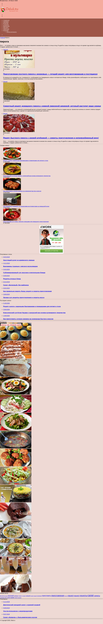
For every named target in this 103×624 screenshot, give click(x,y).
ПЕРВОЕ (6, 22)
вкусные (6, 595)
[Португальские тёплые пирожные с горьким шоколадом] (15, 520)
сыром (12, 597)
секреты (97, 596)
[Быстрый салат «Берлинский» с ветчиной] (15, 412)
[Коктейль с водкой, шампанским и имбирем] (15, 574)
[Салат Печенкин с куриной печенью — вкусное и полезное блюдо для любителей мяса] (15, 502)
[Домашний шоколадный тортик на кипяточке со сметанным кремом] (15, 358)
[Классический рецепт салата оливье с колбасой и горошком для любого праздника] (15, 430)
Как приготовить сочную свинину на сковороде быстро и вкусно (22, 191)
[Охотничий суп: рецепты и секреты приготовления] (15, 448)
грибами (16, 595)
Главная (6, 20)
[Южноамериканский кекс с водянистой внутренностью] (15, 592)
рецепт (71, 596)
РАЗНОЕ (6, 30)
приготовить (46, 596)
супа (8, 597)
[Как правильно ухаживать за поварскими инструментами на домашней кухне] (12, 205)
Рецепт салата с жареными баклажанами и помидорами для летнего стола (25, 160)
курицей (28, 595)
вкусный (11, 596)
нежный (35, 595)
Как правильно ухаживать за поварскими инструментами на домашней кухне (26, 206)
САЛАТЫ (6, 24)
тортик (16, 597)
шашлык (19, 597)
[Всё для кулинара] (9, 12)
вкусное (2, 595)
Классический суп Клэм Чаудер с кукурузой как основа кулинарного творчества (26, 176)
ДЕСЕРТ (5, 27)
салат (91, 595)
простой (66, 595)
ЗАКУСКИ (6, 29)
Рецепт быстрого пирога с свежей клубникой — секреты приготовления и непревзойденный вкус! (51, 138)
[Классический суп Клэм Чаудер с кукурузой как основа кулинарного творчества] (12, 174)
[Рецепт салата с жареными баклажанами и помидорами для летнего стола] (12, 159)
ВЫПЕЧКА (6, 26)
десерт (20, 595)
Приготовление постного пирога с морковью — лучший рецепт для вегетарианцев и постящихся (50, 74)
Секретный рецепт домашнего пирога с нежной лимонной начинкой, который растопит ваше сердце (52, 106)
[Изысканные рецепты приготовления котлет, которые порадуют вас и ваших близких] (15, 466)
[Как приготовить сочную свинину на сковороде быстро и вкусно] (12, 189)
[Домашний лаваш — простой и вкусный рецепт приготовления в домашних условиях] (15, 376)
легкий (32, 595)
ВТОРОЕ (5, 23)
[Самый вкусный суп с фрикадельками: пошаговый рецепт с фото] (15, 538)
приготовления (57, 596)
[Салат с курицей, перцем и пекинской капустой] (15, 484)
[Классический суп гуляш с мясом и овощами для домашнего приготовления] (12, 220)
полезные (39, 595)
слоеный (2, 597)
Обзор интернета (11, 32)
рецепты (83, 596)
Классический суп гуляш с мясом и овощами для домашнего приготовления (26, 221)
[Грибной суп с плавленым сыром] (15, 556)
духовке (23, 595)
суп (6, 597)
